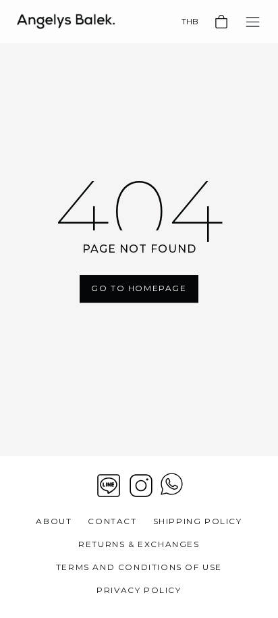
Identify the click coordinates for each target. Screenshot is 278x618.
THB (190, 21)
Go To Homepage (138, 289)
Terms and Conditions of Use (139, 567)
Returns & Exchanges (138, 544)
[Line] (108, 485)
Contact (112, 521)
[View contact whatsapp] (172, 485)
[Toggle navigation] (253, 22)
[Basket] (221, 21)
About (54, 521)
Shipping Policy (197, 521)
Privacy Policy (138, 590)
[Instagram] (141, 485)
